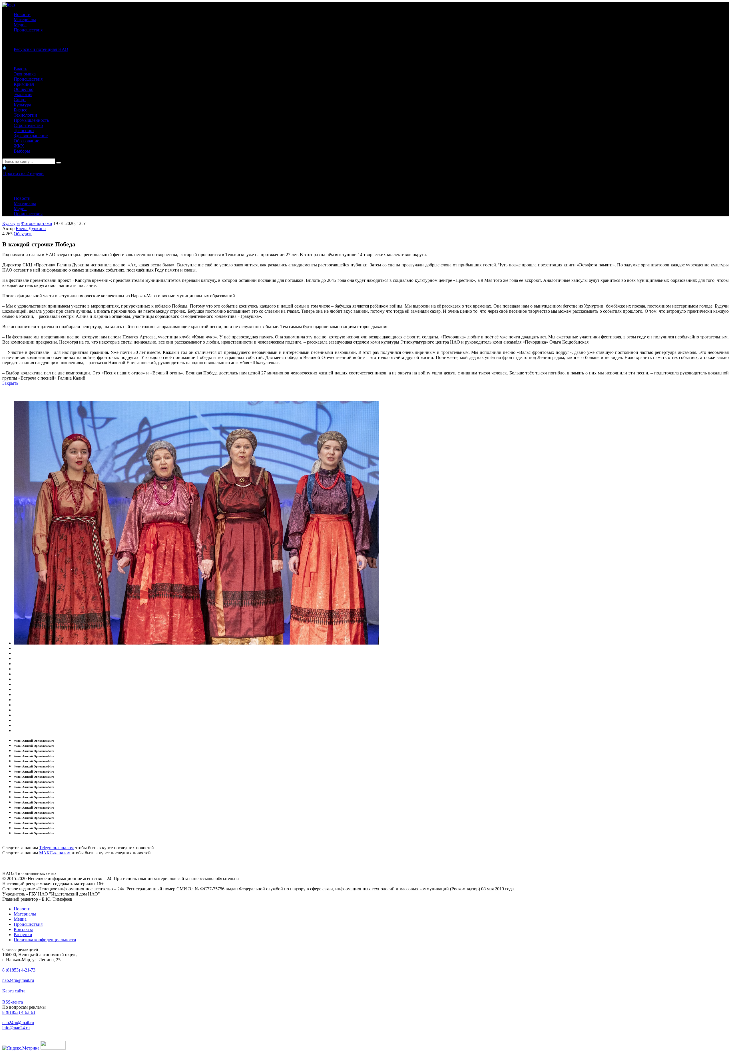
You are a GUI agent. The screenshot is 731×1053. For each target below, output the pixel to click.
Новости (22, 14)
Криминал (24, 84)
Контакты (23, 929)
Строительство (28, 125)
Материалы (25, 19)
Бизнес (20, 109)
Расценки (23, 934)
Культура (22, 104)
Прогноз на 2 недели (23, 173)
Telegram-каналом (56, 847)
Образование (26, 140)
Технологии (25, 115)
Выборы (22, 151)
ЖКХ (19, 145)
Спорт (20, 99)
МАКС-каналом (55, 852)
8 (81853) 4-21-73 (18, 970)
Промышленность (31, 120)
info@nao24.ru (16, 1027)
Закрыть (10, 383)
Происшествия (28, 29)
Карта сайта (13, 990)
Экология (23, 94)
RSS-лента (12, 1002)
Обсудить (23, 233)
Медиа (20, 24)
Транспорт (24, 130)
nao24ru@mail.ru (18, 980)
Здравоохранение (31, 135)
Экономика (25, 73)
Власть (20, 68)
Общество (23, 89)
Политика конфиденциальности (45, 939)
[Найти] (58, 162)
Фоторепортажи (36, 223)
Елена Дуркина (31, 228)
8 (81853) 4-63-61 (18, 1012)
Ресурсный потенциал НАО (41, 49)
